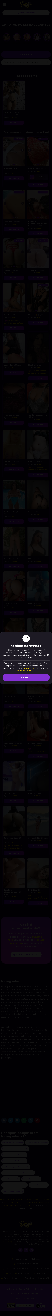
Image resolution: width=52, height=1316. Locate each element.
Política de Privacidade (26, 671)
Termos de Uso (28, 668)
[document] (26, 658)
